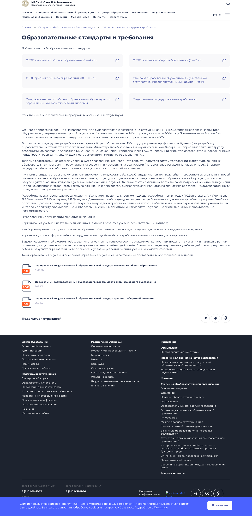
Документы (168, 392)
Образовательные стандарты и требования (188, 405)
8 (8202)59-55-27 (32, 491)
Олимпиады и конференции (109, 372)
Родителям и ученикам (106, 342)
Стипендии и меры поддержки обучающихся (189, 455)
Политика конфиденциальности (149, 494)
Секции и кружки (102, 368)
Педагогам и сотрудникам (39, 374)
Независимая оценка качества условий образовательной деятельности (186, 364)
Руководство (169, 417)
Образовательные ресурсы (39, 382)
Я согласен (220, 505)
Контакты (99, 17)
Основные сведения (174, 388)
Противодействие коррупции (180, 352)
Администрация (32, 350)
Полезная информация (37, 17)
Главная (27, 12)
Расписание (140, 12)
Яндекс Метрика (89, 503)
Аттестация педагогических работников (47, 391)
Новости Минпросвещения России (44, 395)
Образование (169, 401)
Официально (169, 347)
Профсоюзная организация (39, 404)
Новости (61, 17)
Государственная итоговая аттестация (115, 381)
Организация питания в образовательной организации (187, 412)
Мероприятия (80, 17)
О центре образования (113, 12)
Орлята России (119, 17)
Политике (161, 507)
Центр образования (35, 342)
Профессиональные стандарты (41, 386)
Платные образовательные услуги (182, 397)
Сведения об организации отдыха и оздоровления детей (193, 466)
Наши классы (30, 363)
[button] (228, 3)
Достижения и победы (36, 368)
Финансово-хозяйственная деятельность (186, 426)
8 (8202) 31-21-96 (76, 491)
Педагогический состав (37, 355)
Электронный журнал (35, 378)
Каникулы (97, 363)
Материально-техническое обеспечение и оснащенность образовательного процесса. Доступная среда (188, 448)
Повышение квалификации (39, 400)
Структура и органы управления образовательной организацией (193, 439)
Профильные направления (39, 359)
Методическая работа (35, 413)
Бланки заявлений (103, 385)
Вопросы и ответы (173, 473)
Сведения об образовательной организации (65, 12)
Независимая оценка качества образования (189, 357)
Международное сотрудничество (182, 421)
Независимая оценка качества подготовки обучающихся (188, 371)
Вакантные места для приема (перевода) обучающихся (187, 432)
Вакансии (28, 408)
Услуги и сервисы (163, 12)
